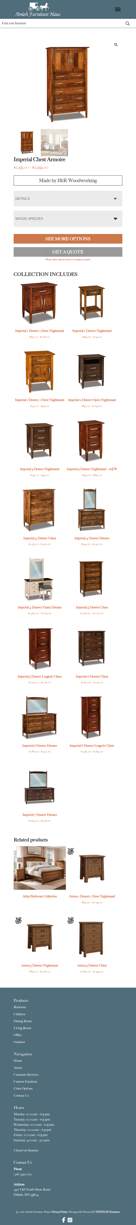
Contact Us (21, 1096)
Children (19, 1014)
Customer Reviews (26, 1075)
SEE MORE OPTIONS (67, 238)
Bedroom (20, 1007)
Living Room (22, 1028)
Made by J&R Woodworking (68, 180)
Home (18, 1061)
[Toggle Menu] (118, 9)
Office (18, 1035)
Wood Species (29, 219)
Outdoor (19, 1042)
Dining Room (23, 1021)
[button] (116, 44)
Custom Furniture (25, 1082)
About (18, 1068)
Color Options (23, 1088)
